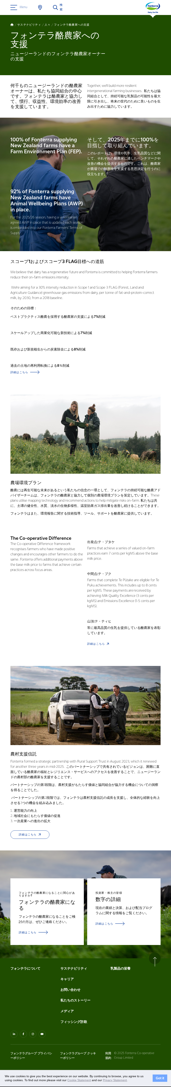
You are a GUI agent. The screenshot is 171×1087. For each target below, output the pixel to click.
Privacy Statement (115, 1080)
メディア (67, 1011)
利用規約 (108, 1056)
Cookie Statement (79, 1080)
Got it (160, 1078)
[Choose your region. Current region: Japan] (40, 7)
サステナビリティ (73, 968)
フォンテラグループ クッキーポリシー (78, 1056)
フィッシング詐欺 (73, 1022)
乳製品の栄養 (121, 968)
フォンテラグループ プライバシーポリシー (31, 1056)
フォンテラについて (25, 968)
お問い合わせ (70, 990)
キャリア (67, 979)
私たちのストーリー (75, 1000)
